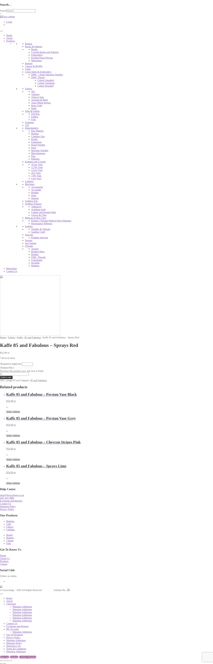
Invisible (35, 263)
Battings (10, 521)
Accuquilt (36, 190)
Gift (27, 125)
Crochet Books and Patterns (45, 52)
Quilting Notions (33, 204)
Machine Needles (39, 150)
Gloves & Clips (38, 215)
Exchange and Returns (11, 501)
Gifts (8, 524)
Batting (28, 43)
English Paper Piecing (42, 57)
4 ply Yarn (36, 178)
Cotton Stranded (45, 86)
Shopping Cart (13, 646)
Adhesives (36, 206)
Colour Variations (46, 83)
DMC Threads (38, 257)
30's (33, 91)
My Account (12, 629)
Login (9, 22)
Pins (33, 156)
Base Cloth (36, 105)
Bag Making (37, 131)
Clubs (28, 69)
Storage (28, 240)
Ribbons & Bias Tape (35, 218)
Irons (33, 147)
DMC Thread (38, 77)
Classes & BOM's (34, 66)
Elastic (34, 139)
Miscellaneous (38, 153)
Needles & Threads (40, 229)
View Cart (4, 657)
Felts (33, 119)
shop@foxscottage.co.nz (12, 495)
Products (10, 41)
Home (9, 35)
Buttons (29, 63)
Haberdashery (32, 128)
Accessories (37, 187)
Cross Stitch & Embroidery (38, 72)
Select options (13, 411)
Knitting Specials (39, 237)
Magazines (36, 60)
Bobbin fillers (38, 251)
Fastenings (36, 142)
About (9, 38)
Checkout (11, 604)
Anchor (35, 248)
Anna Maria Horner (41, 102)
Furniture (29, 122)
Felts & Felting (32, 111)
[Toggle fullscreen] (4, 660)
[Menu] (1, 30)
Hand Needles (38, 145)
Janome (35, 198)
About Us (5, 558)
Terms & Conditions (16, 648)
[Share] (7, 660)
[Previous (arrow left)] (1, 663)
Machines (29, 184)
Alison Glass (37, 97)
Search (3, 10)
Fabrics (28, 88)
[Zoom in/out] (1, 660)
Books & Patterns (33, 46)
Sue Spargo (30, 243)
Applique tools (38, 209)
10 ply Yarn (37, 164)
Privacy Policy (7, 509)
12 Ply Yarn (37, 167)
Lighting (29, 181)
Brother (35, 192)
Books (34, 49)
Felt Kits (35, 114)
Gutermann (36, 260)
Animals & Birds (39, 100)
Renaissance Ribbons (41, 223)
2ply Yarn (36, 173)
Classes (10, 540)
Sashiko (29, 226)
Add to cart (6, 377)
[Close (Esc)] (10, 660)
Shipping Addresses (22, 606)
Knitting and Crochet (35, 161)
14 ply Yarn (37, 170)
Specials (29, 234)
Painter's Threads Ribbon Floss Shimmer (51, 220)
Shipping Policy (8, 506)
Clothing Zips (38, 136)
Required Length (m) (10, 364)
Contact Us (11, 271)
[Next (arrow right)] (4, 663)
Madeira (35, 265)
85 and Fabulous (32, 337)
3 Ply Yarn (36, 175)
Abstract (35, 94)
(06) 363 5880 (7, 498)
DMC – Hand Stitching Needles (47, 74)
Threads (29, 246)
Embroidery (37, 55)
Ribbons (35, 159)
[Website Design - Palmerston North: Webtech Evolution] (68, 590)
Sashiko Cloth (38, 232)
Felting (34, 116)
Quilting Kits (31, 201)
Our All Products (14, 634)
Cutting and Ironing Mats (43, 212)
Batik (33, 108)
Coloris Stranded (45, 80)
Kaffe (20, 337)
